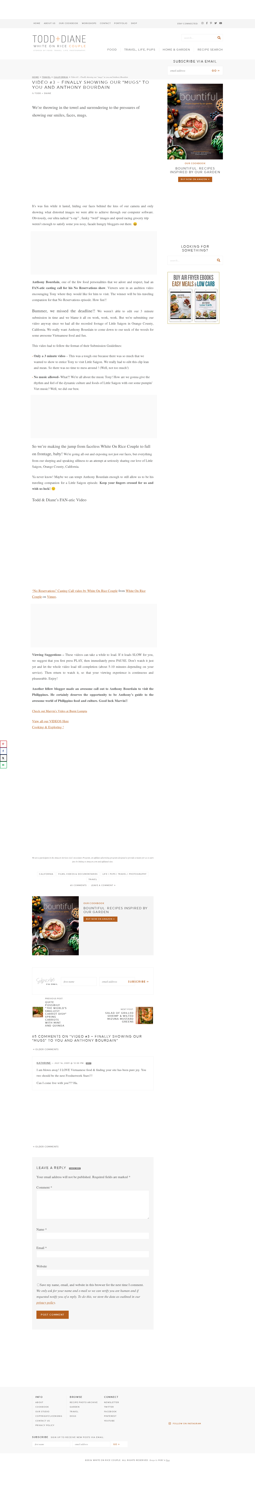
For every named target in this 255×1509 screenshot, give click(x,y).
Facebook (110, 1412)
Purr (167, 1460)
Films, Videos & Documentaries (77, 874)
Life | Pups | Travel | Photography (125, 874)
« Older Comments (46, 1049)
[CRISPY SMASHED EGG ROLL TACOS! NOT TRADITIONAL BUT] (174, 1399)
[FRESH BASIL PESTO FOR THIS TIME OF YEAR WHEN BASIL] (217, 1412)
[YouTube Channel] (220, 23)
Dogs (73, 1416)
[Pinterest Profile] (211, 23)
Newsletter (111, 1402)
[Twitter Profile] (216, 23)
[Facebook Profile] (207, 23)
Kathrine (44, 1063)
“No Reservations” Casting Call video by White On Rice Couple (75, 590)
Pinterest (110, 1416)
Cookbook (42, 1407)
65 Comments (78, 885)
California (61, 77)
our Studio (42, 1412)
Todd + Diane (43, 93)
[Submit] (219, 37)
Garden (75, 1407)
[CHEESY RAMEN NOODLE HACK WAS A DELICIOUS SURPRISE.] (174, 1412)
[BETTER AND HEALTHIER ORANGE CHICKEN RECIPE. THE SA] (217, 1399)
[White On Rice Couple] (59, 43)
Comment (44, 1187)
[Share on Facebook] (3, 751)
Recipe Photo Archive (84, 1402)
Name (41, 1229)
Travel (46, 77)
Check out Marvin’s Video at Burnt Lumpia (59, 711)
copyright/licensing (48, 1416)
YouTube (109, 1421)
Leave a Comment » (103, 885)
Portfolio (120, 23)
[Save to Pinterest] (3, 744)
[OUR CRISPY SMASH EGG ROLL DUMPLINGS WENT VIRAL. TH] (152, 1412)
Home (36, 23)
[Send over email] (3, 764)
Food (112, 49)
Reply (88, 1063)
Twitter (109, 1407)
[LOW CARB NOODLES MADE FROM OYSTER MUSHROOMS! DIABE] (195, 1399)
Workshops (89, 23)
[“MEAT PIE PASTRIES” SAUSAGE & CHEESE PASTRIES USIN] (152, 1399)
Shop (134, 23)
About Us (50, 23)
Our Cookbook (68, 23)
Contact (105, 23)
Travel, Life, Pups (139, 49)
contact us (42, 1421)
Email (41, 1248)
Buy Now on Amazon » (100, 919)
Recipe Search (210, 49)
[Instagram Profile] (202, 23)
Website (41, 1266)
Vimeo (51, 596)
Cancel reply (75, 1168)
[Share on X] (3, 757)
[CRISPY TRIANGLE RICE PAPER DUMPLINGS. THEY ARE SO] (195, 1412)
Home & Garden (176, 49)
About (39, 1402)
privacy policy (45, 1302)
